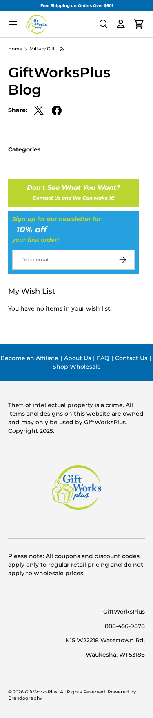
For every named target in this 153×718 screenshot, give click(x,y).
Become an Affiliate (29, 358)
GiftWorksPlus (41, 692)
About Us (77, 358)
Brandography (25, 698)
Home (15, 49)
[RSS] (62, 49)
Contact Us (131, 358)
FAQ (103, 358)
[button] (139, 24)
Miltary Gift (42, 49)
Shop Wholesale (77, 366)
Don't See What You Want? (73, 192)
